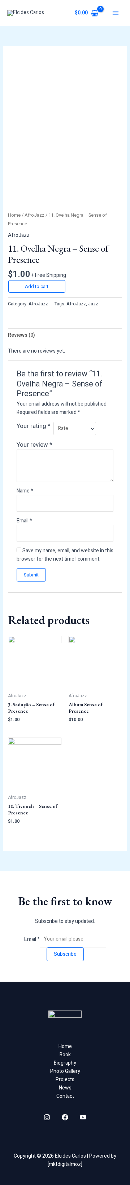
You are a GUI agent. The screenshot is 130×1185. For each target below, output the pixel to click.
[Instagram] (47, 1117)
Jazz (93, 304)
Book (65, 1054)
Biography (65, 1063)
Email (24, 521)
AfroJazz (34, 215)
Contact (65, 1096)
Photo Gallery (65, 1071)
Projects (65, 1079)
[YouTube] (83, 1117)
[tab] (65, 335)
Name (25, 491)
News (65, 1088)
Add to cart (36, 286)
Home (14, 215)
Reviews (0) (21, 335)
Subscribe (65, 954)
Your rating (34, 426)
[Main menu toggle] (115, 13)
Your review (34, 444)
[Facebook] (65, 1117)
